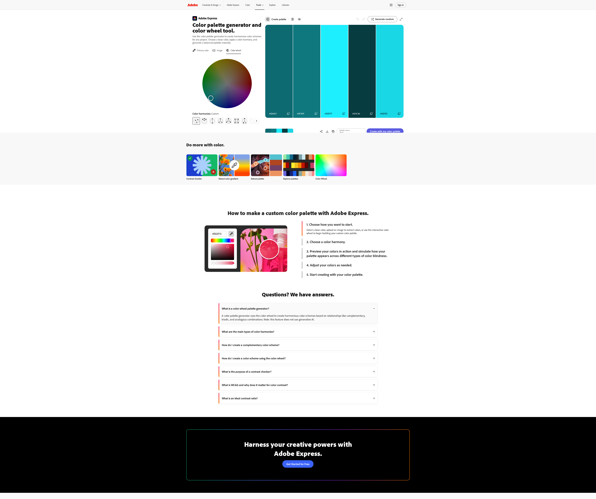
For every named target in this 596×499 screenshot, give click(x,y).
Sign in (401, 5)
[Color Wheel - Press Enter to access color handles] (227, 83)
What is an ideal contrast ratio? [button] (240, 398)
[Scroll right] (256, 120)
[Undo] (357, 19)
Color (247, 5)
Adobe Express (233, 5)
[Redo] (363, 19)
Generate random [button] (384, 19)
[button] (391, 4)
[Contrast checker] (292, 19)
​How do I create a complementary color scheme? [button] (250, 345)
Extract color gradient (228, 178)
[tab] (200, 50)
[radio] (196, 121)
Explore (272, 5)
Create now (202, 165)
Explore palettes (290, 178)
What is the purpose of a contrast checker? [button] (246, 371)
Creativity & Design (210, 5)
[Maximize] (401, 19)
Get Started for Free (297, 464)
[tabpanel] (227, 90)
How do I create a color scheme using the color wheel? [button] (254, 358)
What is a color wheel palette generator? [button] (245, 308)
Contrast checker (194, 178)
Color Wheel (321, 178)
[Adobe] (192, 5)
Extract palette (257, 178)
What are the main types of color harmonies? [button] (248, 331)
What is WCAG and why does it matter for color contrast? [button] (255, 385)
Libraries (285, 5)
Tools (258, 5)
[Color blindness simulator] (299, 19)
